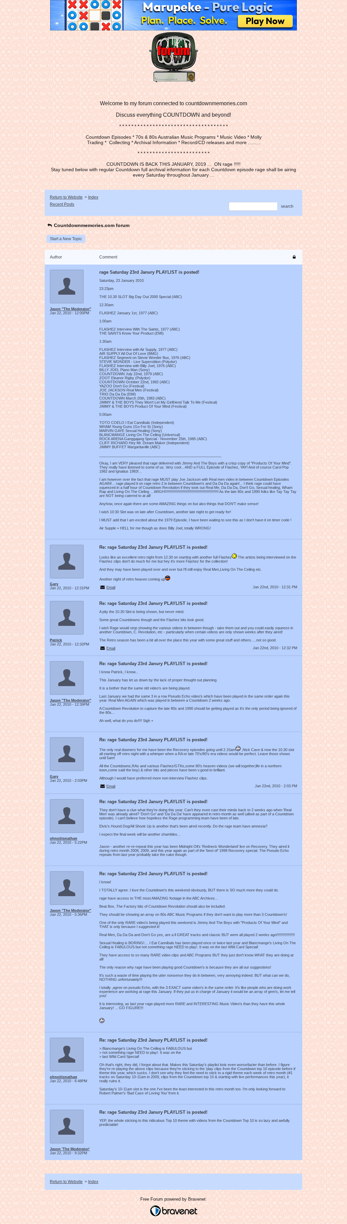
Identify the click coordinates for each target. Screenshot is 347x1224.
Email (110, 587)
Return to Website (66, 197)
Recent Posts (62, 204)
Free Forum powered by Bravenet (173, 1199)
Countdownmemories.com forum (91, 225)
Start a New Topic (66, 238)
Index (93, 197)
